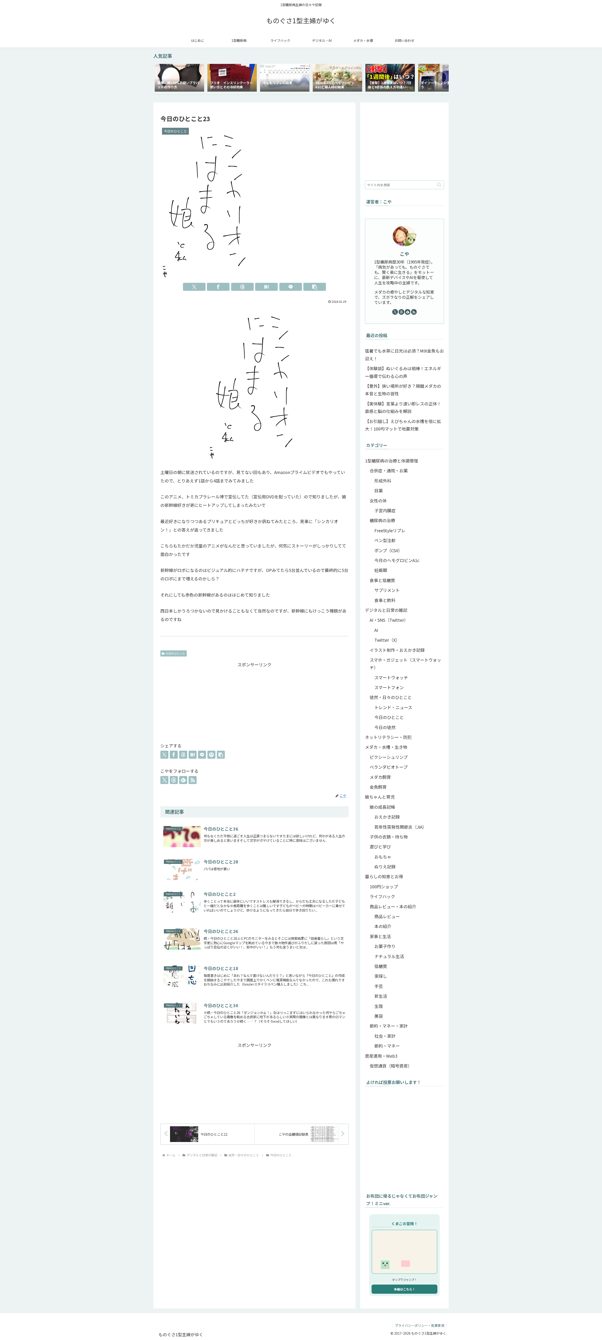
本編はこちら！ (404, 1289)
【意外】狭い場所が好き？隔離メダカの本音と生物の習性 (403, 389)
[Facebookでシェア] (218, 287)
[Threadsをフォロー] (174, 780)
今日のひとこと (175, 653)
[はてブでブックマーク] (266, 287)
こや (404, 253)
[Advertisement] (254, 701)
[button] (440, 77)
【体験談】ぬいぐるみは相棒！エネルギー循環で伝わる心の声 (403, 372)
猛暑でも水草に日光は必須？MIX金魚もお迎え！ (404, 354)
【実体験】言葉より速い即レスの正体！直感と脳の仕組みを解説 (403, 407)
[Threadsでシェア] (242, 287)
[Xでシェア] (194, 287)
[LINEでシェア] (290, 287)
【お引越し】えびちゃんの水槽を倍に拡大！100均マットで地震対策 (403, 425)
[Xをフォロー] (164, 780)
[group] (179, 78)
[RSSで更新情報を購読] (193, 780)
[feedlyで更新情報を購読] (183, 780)
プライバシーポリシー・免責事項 (419, 1325)
